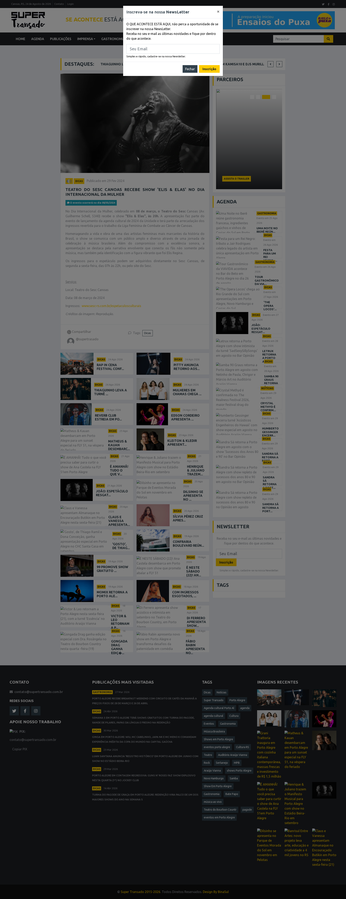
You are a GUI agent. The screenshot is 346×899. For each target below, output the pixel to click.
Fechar (190, 69)
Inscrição (209, 69)
